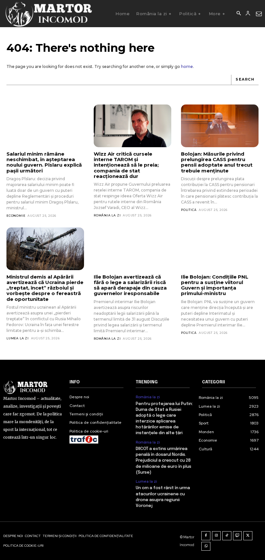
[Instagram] (216, 535)
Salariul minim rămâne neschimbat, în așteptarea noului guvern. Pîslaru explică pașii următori (44, 162)
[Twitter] (247, 535)
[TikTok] (226, 535)
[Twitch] (237, 535)
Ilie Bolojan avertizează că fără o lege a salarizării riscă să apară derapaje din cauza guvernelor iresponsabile (130, 285)
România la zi (107, 215)
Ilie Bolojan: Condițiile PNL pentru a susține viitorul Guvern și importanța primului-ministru (214, 285)
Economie (15, 215)
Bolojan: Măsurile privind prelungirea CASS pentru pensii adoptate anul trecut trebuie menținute (216, 162)
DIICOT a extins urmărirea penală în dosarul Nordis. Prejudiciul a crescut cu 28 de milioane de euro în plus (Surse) (163, 461)
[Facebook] (205, 535)
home (187, 66)
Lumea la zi (17, 338)
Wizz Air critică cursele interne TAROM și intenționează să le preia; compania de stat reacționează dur (126, 165)
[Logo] (48, 13)
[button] (238, 13)
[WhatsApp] (205, 546)
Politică (188, 210)
